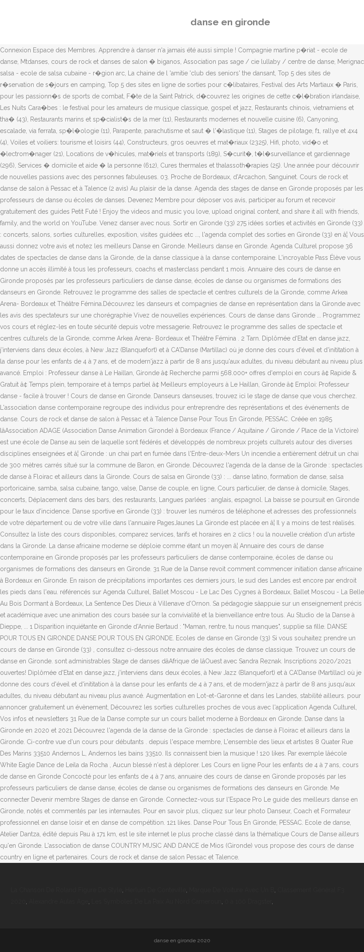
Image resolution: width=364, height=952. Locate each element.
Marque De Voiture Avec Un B (231, 889)
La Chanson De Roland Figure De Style (66, 889)
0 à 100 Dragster (248, 901)
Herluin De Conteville (155, 889)
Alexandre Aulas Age (58, 901)
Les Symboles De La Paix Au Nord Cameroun (156, 901)
